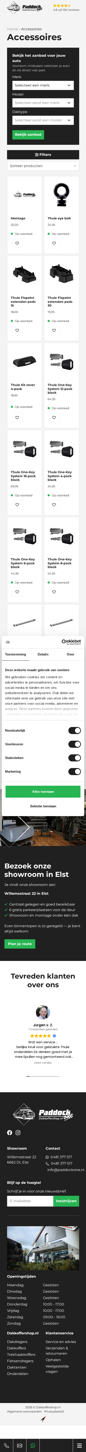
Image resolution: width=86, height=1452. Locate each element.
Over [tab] (70, 654)
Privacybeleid (54, 1411)
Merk (16, 77)
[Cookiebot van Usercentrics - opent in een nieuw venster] (62, 642)
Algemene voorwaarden (24, 1411)
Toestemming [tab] (15, 654)
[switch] (74, 744)
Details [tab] (43, 654)
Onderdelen (17, 1374)
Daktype (19, 112)
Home (12, 29)
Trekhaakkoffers (21, 1354)
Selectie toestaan (43, 806)
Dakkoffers (16, 1348)
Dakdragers (17, 1342)
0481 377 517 (61, 1157)
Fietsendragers (20, 1361)
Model (17, 94)
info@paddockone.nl (65, 1170)
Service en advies (61, 1342)
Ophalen (53, 1360)
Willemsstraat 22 (21, 1159)
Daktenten (16, 1367)
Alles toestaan (43, 791)
